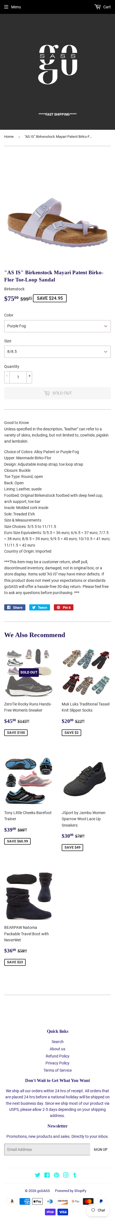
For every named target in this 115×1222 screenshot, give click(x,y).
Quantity (11, 366)
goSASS (43, 1191)
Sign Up (100, 1150)
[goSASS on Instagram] (66, 1176)
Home (9, 136)
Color (8, 315)
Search (58, 1041)
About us (57, 1049)
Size (7, 341)
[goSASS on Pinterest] (56, 1176)
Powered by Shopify (70, 1191)
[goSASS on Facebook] (47, 1176)
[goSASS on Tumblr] (75, 1176)
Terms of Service (58, 1070)
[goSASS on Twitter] (37, 1176)
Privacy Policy (57, 1063)
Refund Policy (58, 1056)
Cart (106, 7)
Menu (16, 7)
